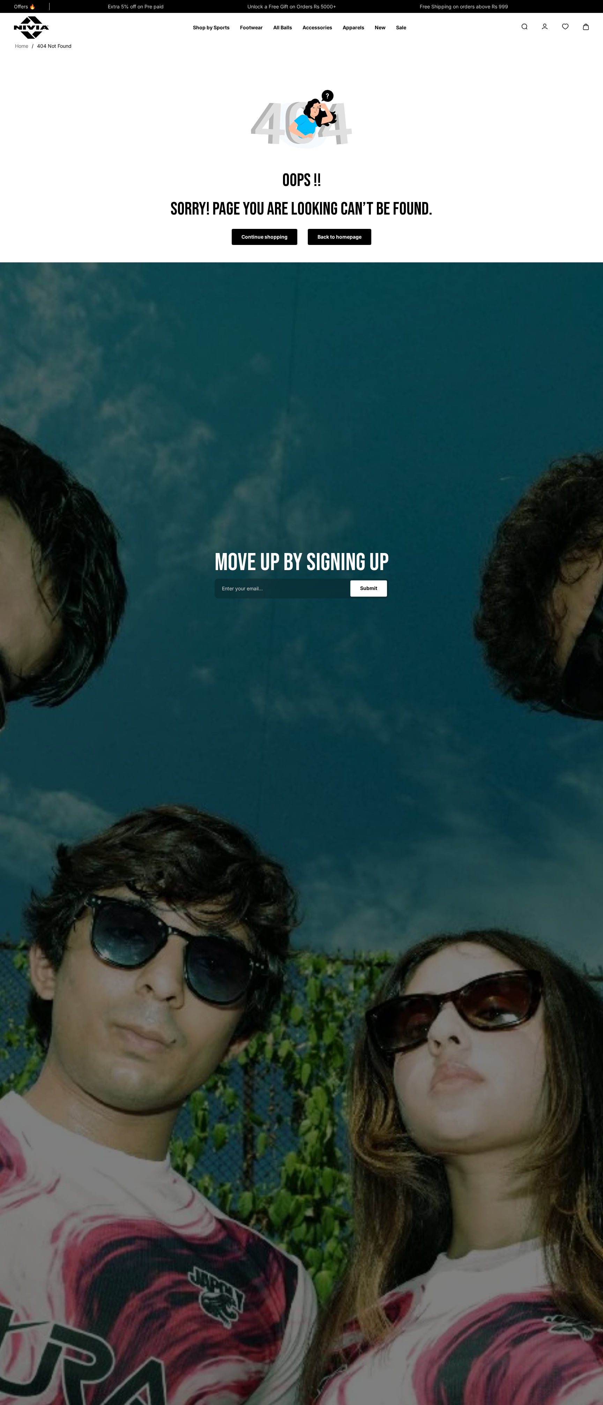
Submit (368, 588)
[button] (211, 27)
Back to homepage (340, 237)
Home (21, 46)
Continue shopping (264, 237)
